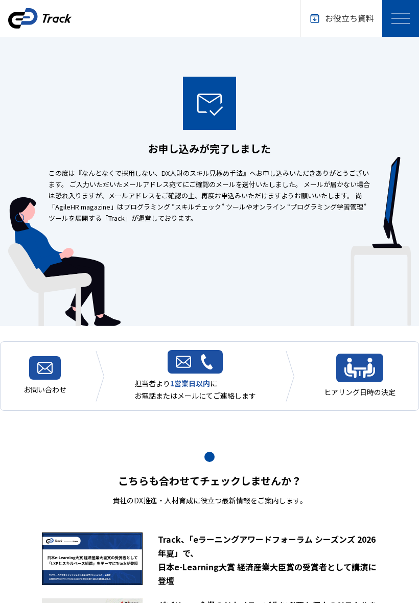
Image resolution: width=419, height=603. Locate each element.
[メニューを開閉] (400, 18)
